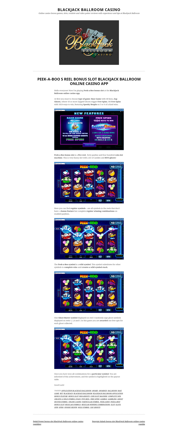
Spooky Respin (70, 407)
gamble (103, 399)
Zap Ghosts (95, 407)
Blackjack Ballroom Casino (89, 9)
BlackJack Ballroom (82, 393)
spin (56, 407)
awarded (103, 390)
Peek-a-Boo (105, 402)
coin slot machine (98, 396)
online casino (74, 402)
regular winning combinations (95, 404)
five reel (85, 399)
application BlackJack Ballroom (76, 390)
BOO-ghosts (84, 396)
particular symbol (90, 402)
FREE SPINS (94, 399)
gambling (112, 399)
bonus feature (60, 396)
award (95, 390)
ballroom (112, 390)
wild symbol (83, 407)
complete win (114, 396)
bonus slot (73, 396)
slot (113, 404)
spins (61, 407)
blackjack (68, 393)
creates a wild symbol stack (67, 399)
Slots (118, 404)
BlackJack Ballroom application (108, 393)
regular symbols (73, 404)
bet (61, 393)
